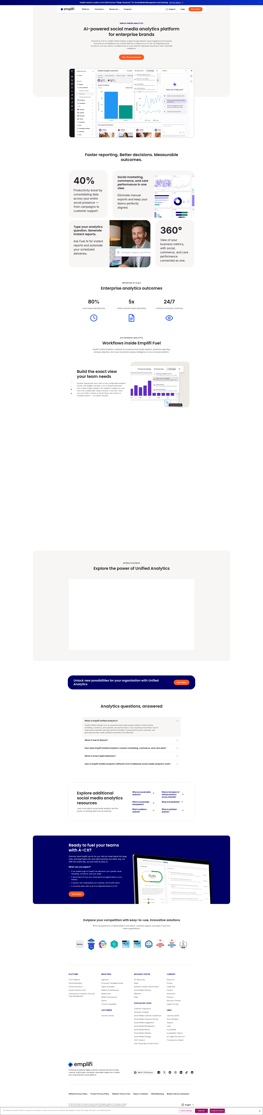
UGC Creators (139, 1040)
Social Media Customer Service (146, 1019)
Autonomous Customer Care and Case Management (82, 995)
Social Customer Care (77, 990)
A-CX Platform (74, 980)
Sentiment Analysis (141, 1012)
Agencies (104, 980)
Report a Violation (140, 1094)
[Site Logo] (67, 9)
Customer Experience (142, 1009)
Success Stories (107, 1016)
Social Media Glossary (142, 990)
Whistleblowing (157, 1094)
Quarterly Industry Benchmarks (146, 987)
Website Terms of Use (121, 1094)
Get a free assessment (131, 57)
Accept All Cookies (217, 1111)
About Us (170, 980)
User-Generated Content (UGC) (146, 1043)
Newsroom (171, 994)
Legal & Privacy (173, 1004)
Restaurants (106, 994)
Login (182, 9)
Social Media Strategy (142, 1037)
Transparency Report (175, 1040)
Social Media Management (144, 1026)
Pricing (169, 983)
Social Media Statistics (142, 1033)
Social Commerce (75, 987)
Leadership (171, 987)
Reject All (201, 1111)
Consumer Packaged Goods (112, 983)
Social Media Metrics (142, 1030)
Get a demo (195, 9)
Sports (104, 1001)
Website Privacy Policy (78, 1094)
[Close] (259, 1111)
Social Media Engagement (144, 1023)
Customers (99, 9)
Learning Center (173, 1016)
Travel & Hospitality (108, 1004)
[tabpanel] (135, 384)
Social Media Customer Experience (147, 1016)
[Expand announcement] (260, 2)
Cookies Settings (186, 1111)
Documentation (173, 1019)
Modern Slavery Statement (178, 1094)
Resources (113, 9)
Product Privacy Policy (100, 1094)
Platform (85, 9)
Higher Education (108, 987)
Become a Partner (174, 1001)
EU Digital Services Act (176, 1037)
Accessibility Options (175, 1033)
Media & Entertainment (110, 990)
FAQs (136, 997)
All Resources (139, 980)
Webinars (137, 994)
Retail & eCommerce (109, 997)
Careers (170, 990)
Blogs (136, 983)
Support (170, 1023)
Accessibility (171, 1030)
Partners (170, 997)
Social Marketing (75, 983)
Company (128, 9)
